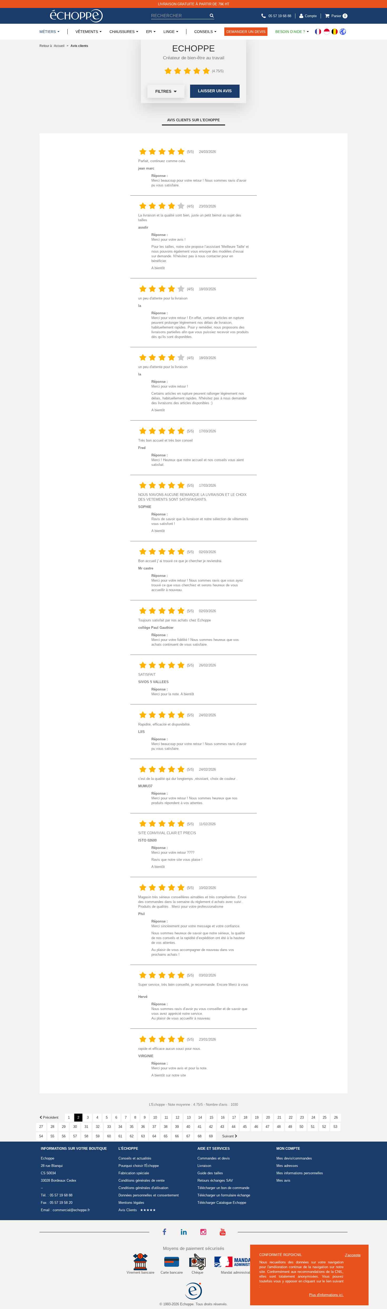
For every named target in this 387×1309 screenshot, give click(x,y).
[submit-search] (211, 15)
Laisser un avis (215, 91)
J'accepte (353, 1255)
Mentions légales (131, 1203)
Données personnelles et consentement (148, 1195)
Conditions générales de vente (141, 1180)
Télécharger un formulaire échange (223, 1195)
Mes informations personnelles (299, 1173)
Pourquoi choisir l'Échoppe (138, 1166)
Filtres (163, 91)
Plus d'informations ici (326, 1295)
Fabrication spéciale (133, 1173)
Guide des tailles (210, 1173)
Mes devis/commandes (294, 1158)
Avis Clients (127, 1210)
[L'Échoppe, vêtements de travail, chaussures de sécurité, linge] (76, 15)
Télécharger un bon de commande (223, 1188)
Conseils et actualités (134, 1158)
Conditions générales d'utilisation (143, 1188)
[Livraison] (330, 31)
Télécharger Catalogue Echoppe (221, 1203)
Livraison (204, 1166)
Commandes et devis (213, 1158)
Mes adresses (287, 1166)
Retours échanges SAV (215, 1180)
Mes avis (283, 1180)
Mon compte (288, 1149)
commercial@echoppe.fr (71, 1210)
